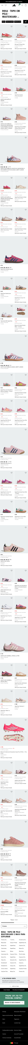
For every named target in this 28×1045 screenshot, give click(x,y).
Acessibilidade (17, 1037)
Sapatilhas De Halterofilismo (22, 960)
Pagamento (16, 1019)
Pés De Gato (22, 954)
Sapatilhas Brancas (12, 957)
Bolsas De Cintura (3, 945)
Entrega (4, 1011)
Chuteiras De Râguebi (22, 940)
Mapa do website (17, 1015)
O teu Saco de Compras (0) (18, 989)
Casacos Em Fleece (22, 957)
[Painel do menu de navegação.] (2, 5)
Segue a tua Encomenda (7, 1015)
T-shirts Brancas (12, 940)
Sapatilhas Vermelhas (13, 969)
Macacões (3, 942)
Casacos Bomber (3, 951)
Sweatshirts (4, 965)
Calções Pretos (23, 968)
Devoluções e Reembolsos (19, 1011)
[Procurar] (22, 5)
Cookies (4, 1034)
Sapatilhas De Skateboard (22, 943)
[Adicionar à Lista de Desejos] (11, 26)
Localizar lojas (17, 1022)
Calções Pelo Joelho (4, 971)
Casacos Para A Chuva (13, 954)
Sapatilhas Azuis (12, 945)
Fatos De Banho (3, 960)
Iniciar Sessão (7, 989)
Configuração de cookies (7, 1030)
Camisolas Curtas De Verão (3, 948)
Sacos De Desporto (3, 957)
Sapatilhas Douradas (12, 948)
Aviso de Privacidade (18, 1034)
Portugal (16, 1042)
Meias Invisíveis (12, 951)
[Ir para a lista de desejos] (5, 5)
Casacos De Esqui (13, 963)
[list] (11, 22)
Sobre (3, 1019)
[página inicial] (14, 6)
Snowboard (4, 962)
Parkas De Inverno (3, 940)
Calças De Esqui (12, 966)
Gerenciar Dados (17, 1030)
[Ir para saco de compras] (25, 5)
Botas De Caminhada (22, 948)
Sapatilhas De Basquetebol (22, 966)
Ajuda (3, 1022)
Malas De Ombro (12, 971)
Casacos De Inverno (22, 945)
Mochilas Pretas (21, 951)
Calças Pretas (13, 942)
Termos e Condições (6, 1037)
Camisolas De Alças (4, 954)
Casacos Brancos (21, 963)
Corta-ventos (4, 968)
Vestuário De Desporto (13, 960)
